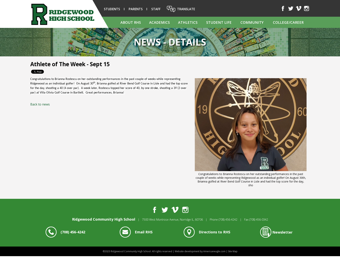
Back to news (40, 104)
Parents (136, 9)
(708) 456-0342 (258, 219)
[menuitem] (130, 22)
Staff (156, 9)
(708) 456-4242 (228, 219)
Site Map (232, 251)
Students (112, 9)
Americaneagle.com (214, 251)
